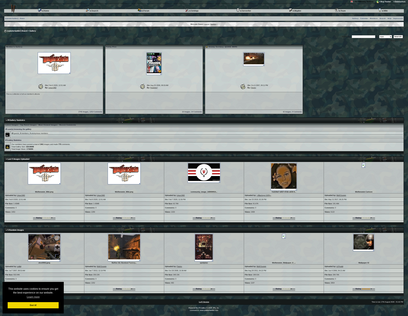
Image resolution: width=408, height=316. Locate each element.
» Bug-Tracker (385, 2)
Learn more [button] (33, 297)
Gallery (355, 18)
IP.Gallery (202, 308)
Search (383, 18)
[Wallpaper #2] (363, 242)
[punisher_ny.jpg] (154, 63)
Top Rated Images (28, 125)
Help (389, 18)
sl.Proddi (339, 266)
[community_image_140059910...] (204, 172)
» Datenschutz (399, 2)
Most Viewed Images (48, 125)
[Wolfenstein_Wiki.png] (54, 63)
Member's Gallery (14, 47)
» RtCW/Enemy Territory (363, 2)
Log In (206, 24)
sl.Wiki (385, 11)
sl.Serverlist (245, 11)
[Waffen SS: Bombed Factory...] (124, 247)
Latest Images (11, 125)
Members (374, 18)
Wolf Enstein (341, 195)
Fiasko (179, 266)
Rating (39, 218)
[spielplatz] (204, 247)
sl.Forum (145, 11)
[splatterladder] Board (17, 31)
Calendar (364, 18)
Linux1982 (52, 88)
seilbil (19, 266)
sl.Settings (194, 11)
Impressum (398, 18)
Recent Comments (67, 125)
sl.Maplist (296, 11)
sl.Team (342, 11)
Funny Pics (111, 47)
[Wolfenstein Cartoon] (363, 165)
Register (213, 24)
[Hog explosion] (253, 59)
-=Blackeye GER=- (264, 195)
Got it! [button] (33, 305)
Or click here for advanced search (390, 40)
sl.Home (45, 11)
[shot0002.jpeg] (44, 247)
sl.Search (94, 11)
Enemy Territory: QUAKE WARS (223, 47)
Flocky (253, 88)
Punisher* (154, 88)
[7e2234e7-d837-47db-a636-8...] (284, 176)
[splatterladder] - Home (15, 18)
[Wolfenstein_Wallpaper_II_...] (283, 236)
